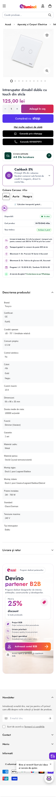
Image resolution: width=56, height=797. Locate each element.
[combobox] (28, 15)
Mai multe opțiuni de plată (28, 127)
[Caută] (50, 15)
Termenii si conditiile (34, 726)
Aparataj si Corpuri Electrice (32, 24)
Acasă (8, 24)
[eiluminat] (28, 6)
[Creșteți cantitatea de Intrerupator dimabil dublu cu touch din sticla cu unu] (17, 109)
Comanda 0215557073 (31, 141)
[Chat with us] (49, 778)
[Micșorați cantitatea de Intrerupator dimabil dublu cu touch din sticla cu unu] (5, 109)
